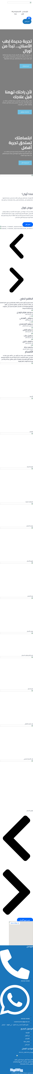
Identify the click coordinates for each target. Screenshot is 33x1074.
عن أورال (22, 12)
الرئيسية (26, 11)
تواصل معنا (15, 12)
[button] (16, 246)
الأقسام (19, 11)
